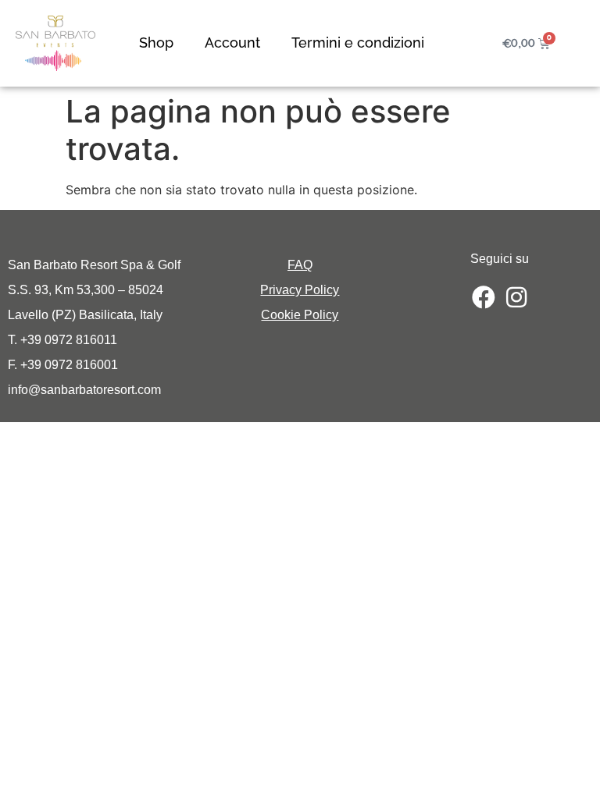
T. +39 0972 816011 (62, 339)
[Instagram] (516, 297)
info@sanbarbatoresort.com (84, 389)
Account (232, 42)
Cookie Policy (299, 314)
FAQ (300, 265)
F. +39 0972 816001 (63, 364)
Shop (156, 42)
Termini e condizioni (357, 42)
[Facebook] (483, 297)
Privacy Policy (299, 290)
